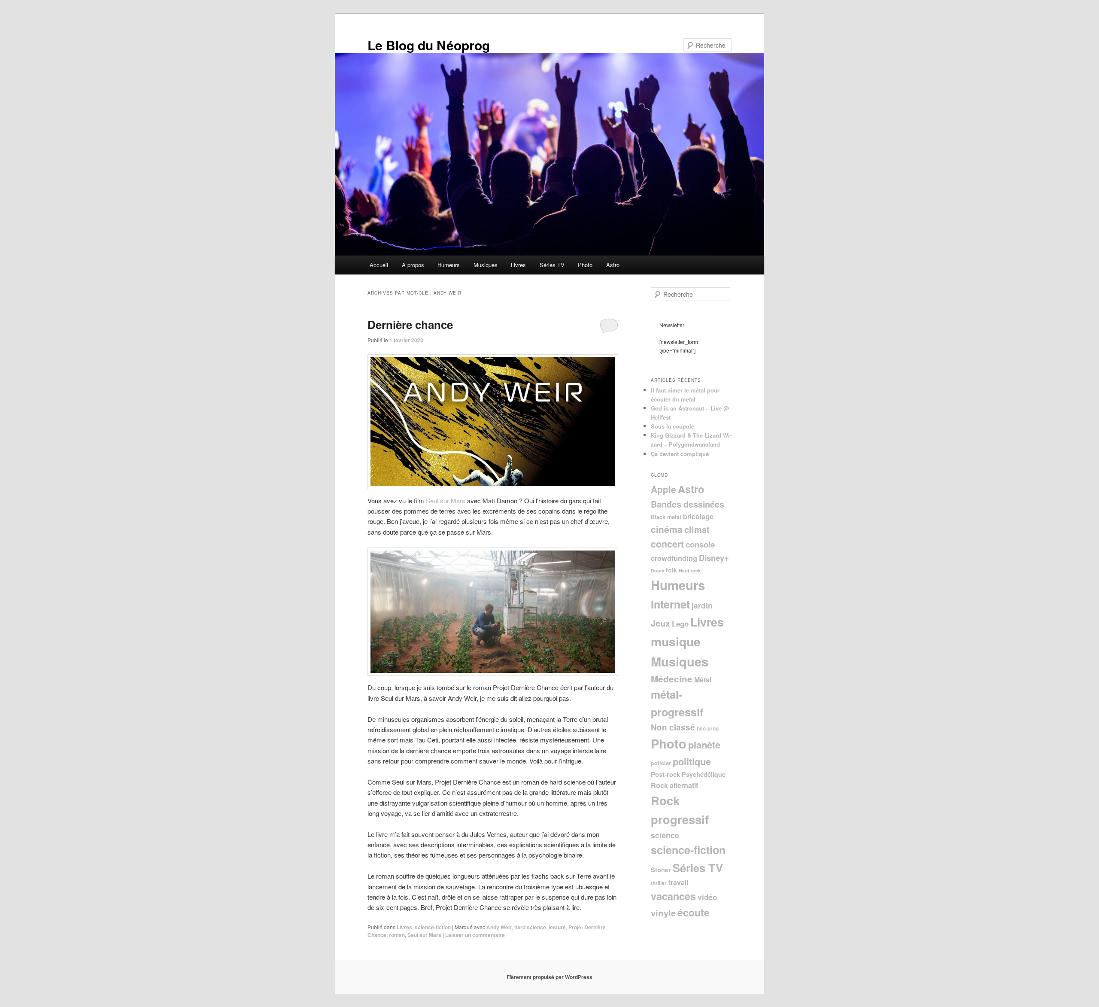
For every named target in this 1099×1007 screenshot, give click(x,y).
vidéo (707, 897)
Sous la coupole (672, 426)
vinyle (663, 913)
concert (667, 544)
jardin (702, 605)
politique (692, 761)
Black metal (666, 517)
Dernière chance (410, 324)
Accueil (379, 265)
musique (676, 641)
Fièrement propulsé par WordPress (549, 977)
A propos (413, 265)
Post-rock (665, 774)
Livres (518, 265)
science (665, 835)
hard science (530, 927)
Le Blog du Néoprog (428, 45)
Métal (702, 680)
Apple (663, 489)
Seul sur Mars (445, 500)
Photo (585, 265)
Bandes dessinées (687, 504)
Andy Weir (499, 927)
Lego (680, 623)
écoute (693, 912)
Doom (657, 570)
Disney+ (714, 557)
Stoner (661, 869)
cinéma (667, 529)
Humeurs (448, 265)
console (700, 544)
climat (697, 529)
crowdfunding (674, 558)
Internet (670, 604)
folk (671, 570)
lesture (557, 927)
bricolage (698, 516)
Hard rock (690, 570)
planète (704, 744)
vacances (673, 896)
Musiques (486, 265)
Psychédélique (704, 774)
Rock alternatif (674, 785)
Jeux (660, 623)
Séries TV (552, 265)
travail (678, 882)
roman (397, 935)
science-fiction (433, 927)
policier (661, 763)
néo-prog (708, 728)
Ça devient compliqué (680, 454)
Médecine (671, 678)
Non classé (673, 727)
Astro (612, 265)
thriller (659, 883)
